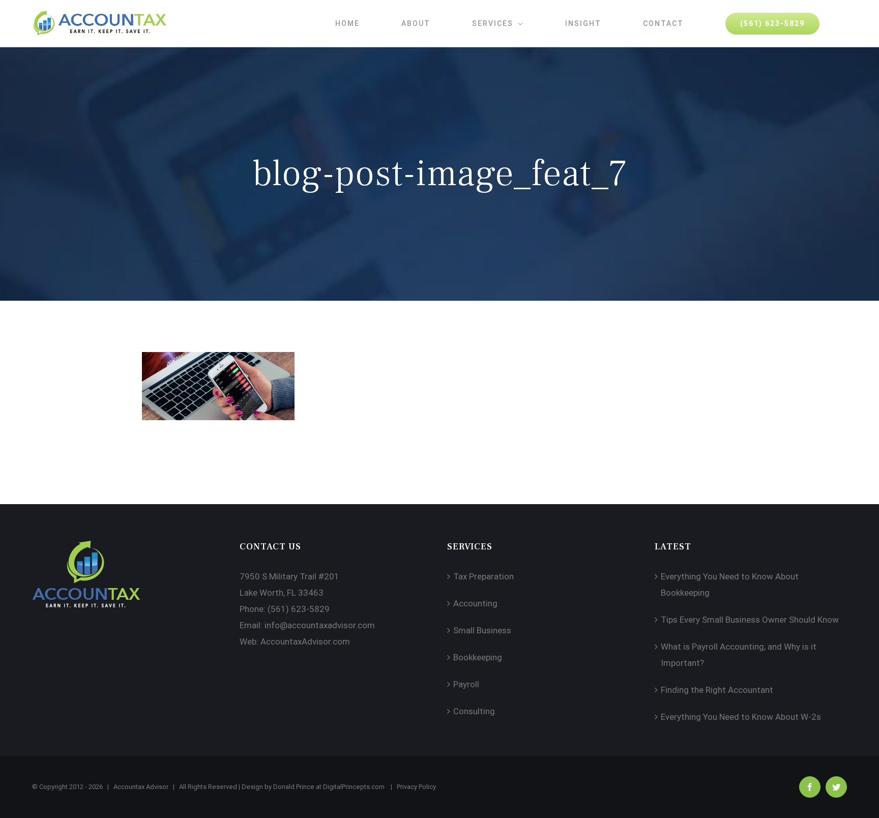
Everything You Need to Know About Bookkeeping (730, 584)
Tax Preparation (483, 576)
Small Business (482, 630)
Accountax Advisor (140, 787)
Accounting (475, 603)
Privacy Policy (416, 787)
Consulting (474, 711)
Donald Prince (293, 787)
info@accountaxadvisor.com (320, 625)
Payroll (466, 684)
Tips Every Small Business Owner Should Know (750, 620)
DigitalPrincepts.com (354, 787)
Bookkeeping (477, 657)
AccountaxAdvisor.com (305, 641)
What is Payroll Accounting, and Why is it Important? (738, 654)
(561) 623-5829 (299, 609)
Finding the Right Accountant (717, 690)
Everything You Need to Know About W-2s (741, 717)
